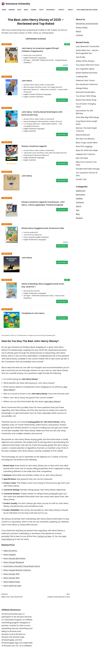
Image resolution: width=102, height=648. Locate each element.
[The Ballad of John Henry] (12, 320)
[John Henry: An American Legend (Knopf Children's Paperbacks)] (12, 55)
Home (4, 10)
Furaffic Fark (81, 179)
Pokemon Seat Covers (85, 80)
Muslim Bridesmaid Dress (86, 73)
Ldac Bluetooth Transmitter (87, 46)
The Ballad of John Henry (33, 313)
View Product (62, 69)
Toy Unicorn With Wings (86, 96)
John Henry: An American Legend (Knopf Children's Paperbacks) (40, 49)
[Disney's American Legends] (12, 153)
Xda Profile (80, 57)
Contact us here (44, 536)
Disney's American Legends (34, 146)
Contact (79, 35)
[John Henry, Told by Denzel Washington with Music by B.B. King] (12, 119)
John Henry (27, 80)
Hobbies (79, 198)
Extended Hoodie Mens (85, 92)
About (78, 31)
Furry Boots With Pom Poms (87, 65)
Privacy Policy (82, 27)
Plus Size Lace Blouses (85, 139)
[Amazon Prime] (65, 65)
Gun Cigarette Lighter (85, 69)
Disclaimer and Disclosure (87, 10)
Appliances (80, 191)
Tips (77, 210)
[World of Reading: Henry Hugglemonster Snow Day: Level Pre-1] (12, 290)
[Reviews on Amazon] (12, 164)
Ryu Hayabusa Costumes (87, 84)
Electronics (80, 194)
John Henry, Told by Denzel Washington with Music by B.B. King (42, 113)
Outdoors (80, 202)
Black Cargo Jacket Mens (87, 142)
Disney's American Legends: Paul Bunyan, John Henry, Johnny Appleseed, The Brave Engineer (43, 203)
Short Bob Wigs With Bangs (87, 117)
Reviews (12, 10)
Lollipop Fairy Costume (85, 154)
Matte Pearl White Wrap (86, 100)
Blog (19, 10)
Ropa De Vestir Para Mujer (87, 150)
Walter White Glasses (85, 61)
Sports (78, 206)
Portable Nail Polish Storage (88, 169)
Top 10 (41, 10)
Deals (26, 10)
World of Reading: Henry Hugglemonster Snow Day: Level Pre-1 (43, 285)
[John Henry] (12, 87)
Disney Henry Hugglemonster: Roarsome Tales (43, 228)
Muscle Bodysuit (83, 135)
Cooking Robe (82, 76)
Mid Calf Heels (82, 158)
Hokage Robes (82, 88)
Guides (33, 10)
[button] (55, 9)
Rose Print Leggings (84, 146)
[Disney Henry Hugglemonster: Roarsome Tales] (12, 235)
